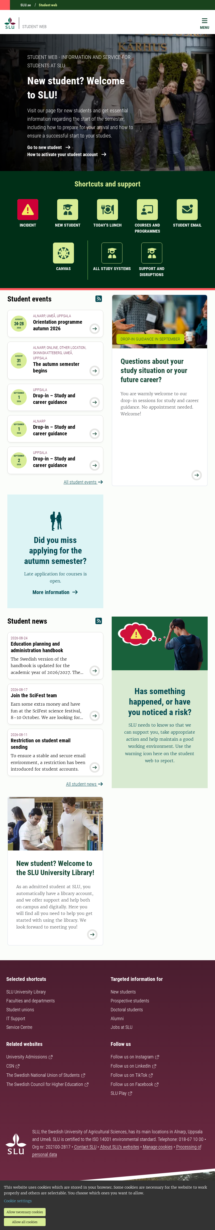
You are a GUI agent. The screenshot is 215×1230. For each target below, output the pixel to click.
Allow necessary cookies (25, 1212)
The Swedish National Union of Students (43, 1075)
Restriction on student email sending (41, 743)
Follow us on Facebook (132, 1084)
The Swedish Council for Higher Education (44, 1084)
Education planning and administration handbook (37, 647)
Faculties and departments (30, 1000)
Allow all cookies (24, 1222)
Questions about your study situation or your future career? (154, 370)
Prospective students (130, 1000)
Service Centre (19, 1027)
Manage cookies (158, 1147)
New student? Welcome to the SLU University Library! (55, 868)
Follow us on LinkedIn (131, 1066)
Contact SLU (85, 1147)
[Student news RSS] (98, 622)
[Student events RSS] (98, 300)
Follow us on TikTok (129, 1075)
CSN (10, 1066)
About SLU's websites (119, 1147)
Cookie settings (18, 1201)
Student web (48, 5)
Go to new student (44, 147)
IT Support (15, 1018)
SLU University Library (26, 992)
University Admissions (26, 1056)
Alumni (117, 1018)
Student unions (20, 1009)
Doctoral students (127, 1009)
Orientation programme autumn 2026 (57, 325)
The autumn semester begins (56, 367)
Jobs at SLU (121, 1027)
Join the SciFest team (34, 695)
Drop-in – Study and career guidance (54, 398)
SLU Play (119, 1093)
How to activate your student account (62, 154)
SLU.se (25, 5)
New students (123, 992)
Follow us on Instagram (132, 1056)
